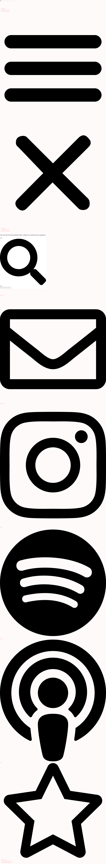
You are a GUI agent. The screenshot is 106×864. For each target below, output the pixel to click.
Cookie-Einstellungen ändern (7, 862)
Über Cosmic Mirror (5, 11)
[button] (53, 120)
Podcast (3, 8)
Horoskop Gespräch (6, 229)
